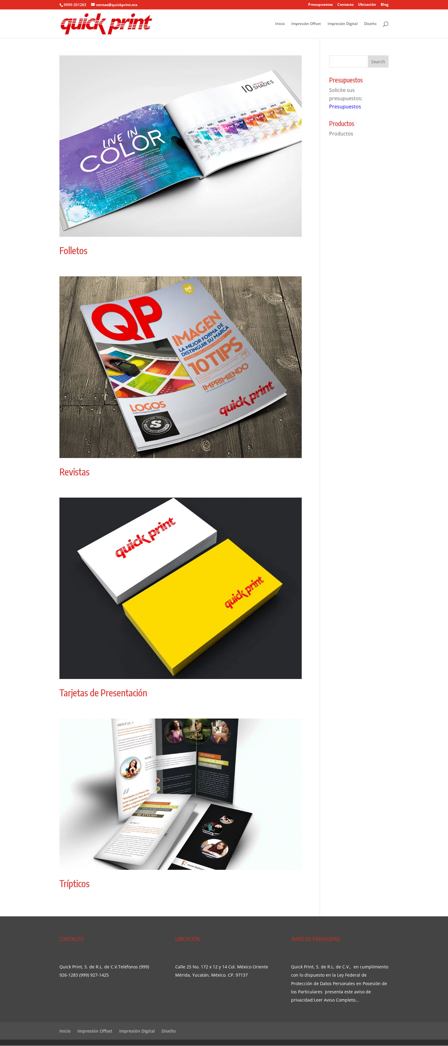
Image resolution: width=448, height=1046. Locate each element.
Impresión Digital (342, 24)
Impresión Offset (306, 24)
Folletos (73, 250)
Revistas (74, 472)
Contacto (345, 5)
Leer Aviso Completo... (336, 1000)
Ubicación (367, 5)
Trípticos (74, 883)
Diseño (370, 24)
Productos (341, 133)
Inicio (280, 24)
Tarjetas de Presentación (103, 692)
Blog (385, 5)
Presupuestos (320, 5)
